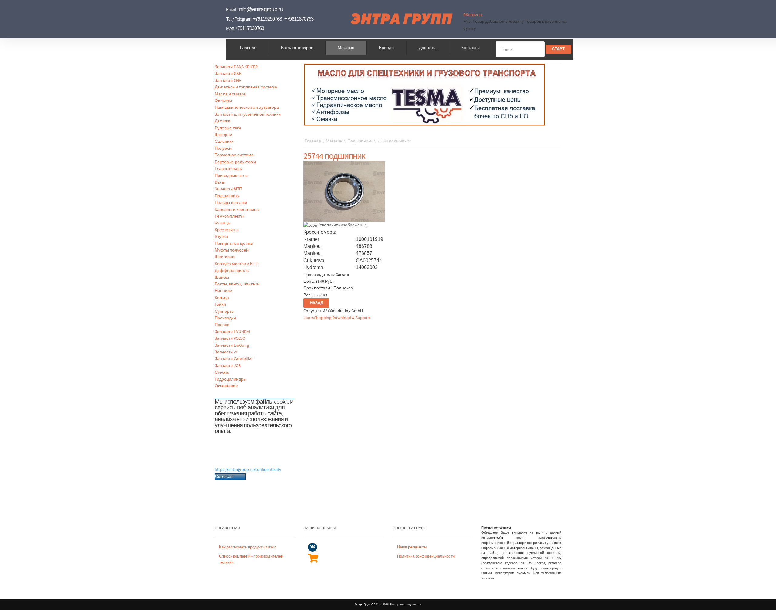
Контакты (470, 47)
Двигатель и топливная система (246, 87)
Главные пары (229, 168)
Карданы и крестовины (237, 209)
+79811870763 (298, 19)
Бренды (386, 47)
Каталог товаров (297, 47)
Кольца (222, 297)
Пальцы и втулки (231, 202)
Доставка (428, 47)
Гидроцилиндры (230, 379)
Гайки (220, 304)
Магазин (346, 47)
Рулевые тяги (228, 128)
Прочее (222, 324)
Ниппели (223, 290)
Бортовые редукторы (235, 162)
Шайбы (222, 277)
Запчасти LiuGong (232, 345)
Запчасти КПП (228, 189)
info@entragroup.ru (260, 9)
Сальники (224, 141)
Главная (248, 47)
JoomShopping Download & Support (336, 317)
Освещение (226, 386)
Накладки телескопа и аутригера (247, 107)
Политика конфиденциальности (426, 556)
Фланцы (223, 223)
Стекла (222, 372)
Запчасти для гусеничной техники (248, 114)
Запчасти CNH (228, 80)
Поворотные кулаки (234, 243)
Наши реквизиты (412, 547)
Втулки (221, 236)
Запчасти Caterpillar (234, 358)
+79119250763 (267, 19)
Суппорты (224, 311)
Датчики (222, 121)
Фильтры (223, 100)
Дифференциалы (232, 270)
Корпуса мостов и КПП (237, 264)
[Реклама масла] (424, 94)
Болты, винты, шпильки (237, 284)
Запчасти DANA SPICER (236, 67)
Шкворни (223, 134)
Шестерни (225, 257)
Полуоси (223, 148)
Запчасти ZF (226, 352)
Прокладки (225, 318)
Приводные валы (231, 175)
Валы (220, 182)
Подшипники (227, 196)
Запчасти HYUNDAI (232, 331)
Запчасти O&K (228, 73)
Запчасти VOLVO (230, 338)
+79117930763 (249, 28)
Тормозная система (234, 155)
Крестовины (226, 230)
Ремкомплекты (229, 216)
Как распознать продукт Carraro (247, 547)
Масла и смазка (230, 94)
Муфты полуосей (232, 250)
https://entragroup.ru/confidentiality (248, 469)
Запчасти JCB (228, 365)
